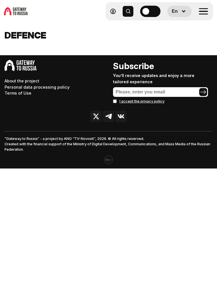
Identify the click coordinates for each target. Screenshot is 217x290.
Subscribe (133, 66)
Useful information (172, 25)
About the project (22, 80)
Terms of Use (18, 93)
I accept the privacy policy (142, 101)
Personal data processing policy (37, 87)
